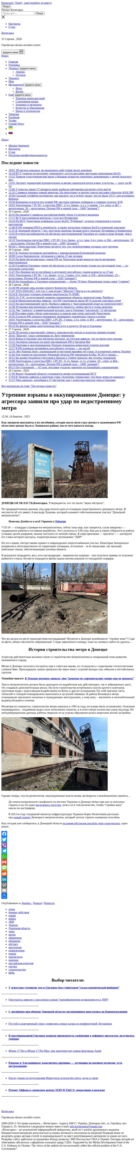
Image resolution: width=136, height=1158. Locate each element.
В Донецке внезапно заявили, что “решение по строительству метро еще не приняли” (79, 678)
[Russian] (10, 133)
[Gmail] (68, 862)
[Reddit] (68, 873)
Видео (19, 91)
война (12, 918)
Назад (4, 55)
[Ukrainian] (10, 128)
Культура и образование (30, 107)
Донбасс (13, 68)
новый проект (22, 817)
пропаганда (15, 956)
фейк (11, 972)
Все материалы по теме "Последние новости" (29, 386)
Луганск (21, 74)
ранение (13, 960)
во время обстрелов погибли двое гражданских (91, 823)
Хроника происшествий (30, 98)
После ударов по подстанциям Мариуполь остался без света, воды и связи (53, 1078)
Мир (11, 81)
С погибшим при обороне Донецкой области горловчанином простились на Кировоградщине (68, 1011)
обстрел (13, 944)
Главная (13, 61)
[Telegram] (68, 851)
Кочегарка (7, 32)
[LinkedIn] (68, 879)
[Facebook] (68, 834)
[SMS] (68, 868)
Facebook (13, 117)
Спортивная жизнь (27, 101)
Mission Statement (18, 145)
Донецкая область (19, 928)
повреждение (16, 950)
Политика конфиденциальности (27, 155)
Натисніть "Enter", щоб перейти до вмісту (26, 2)
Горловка (14, 64)
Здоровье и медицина (29, 104)
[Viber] (68, 845)
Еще (11, 94)
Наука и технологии (28, 111)
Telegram (13, 114)
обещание (14, 940)
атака (11, 909)
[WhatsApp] (68, 856)
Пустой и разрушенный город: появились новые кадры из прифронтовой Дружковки (60, 1023)
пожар (12, 953)
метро (12, 934)
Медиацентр (16, 84)
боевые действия (18, 912)
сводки (12, 966)
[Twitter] (68, 839)
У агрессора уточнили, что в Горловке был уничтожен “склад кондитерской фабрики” (63, 987)
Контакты (14, 23)
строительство (17, 969)
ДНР (11, 921)
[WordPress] (68, 885)
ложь (11, 931)
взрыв (12, 915)
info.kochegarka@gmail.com (86, 1126)
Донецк (20, 71)
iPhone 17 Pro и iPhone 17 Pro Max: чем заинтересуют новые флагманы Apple (54, 1050)
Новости (49, 903)
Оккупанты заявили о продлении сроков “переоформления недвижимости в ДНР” (58, 999)
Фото (19, 88)
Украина (13, 78)
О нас (11, 26)
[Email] (68, 890)
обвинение (15, 937)
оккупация (14, 947)
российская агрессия (20, 963)
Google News (16, 123)
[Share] (68, 896)
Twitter (12, 120)
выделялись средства (48, 804)
